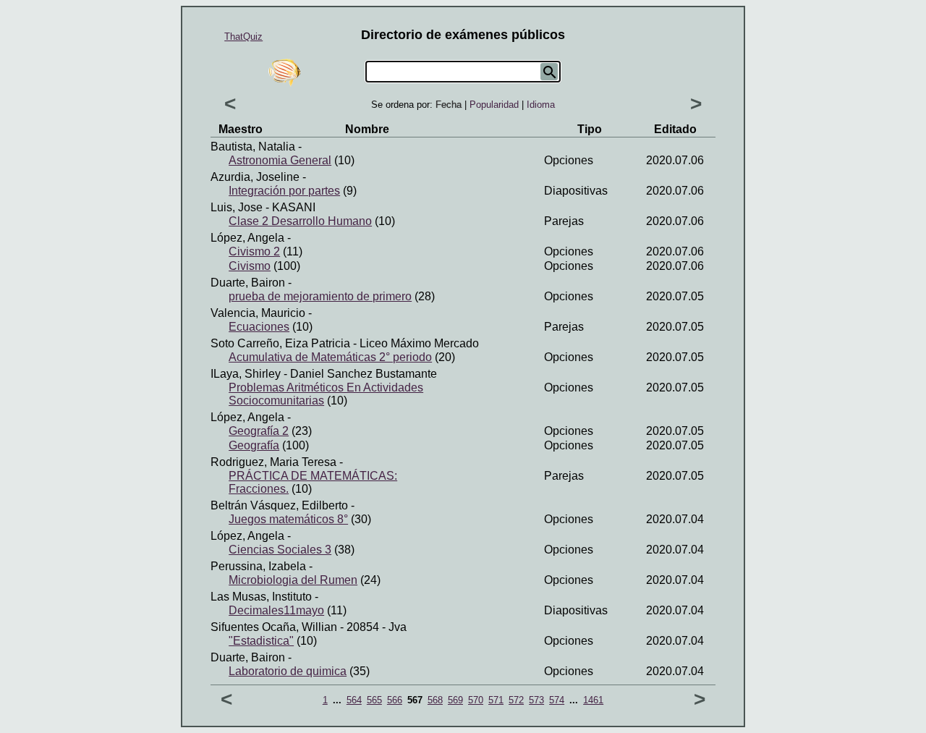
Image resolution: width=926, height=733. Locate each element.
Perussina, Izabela (258, 566)
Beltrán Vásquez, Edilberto (279, 505)
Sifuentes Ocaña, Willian (274, 627)
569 (455, 700)
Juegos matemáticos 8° (288, 519)
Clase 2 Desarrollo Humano (300, 221)
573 (536, 700)
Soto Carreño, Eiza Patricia (280, 343)
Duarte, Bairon (248, 282)
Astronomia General (280, 160)
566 (394, 700)
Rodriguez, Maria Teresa (273, 462)
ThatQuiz (243, 36)
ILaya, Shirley (246, 374)
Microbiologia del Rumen (293, 580)
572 (516, 700)
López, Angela (247, 238)
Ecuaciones (259, 327)
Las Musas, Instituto (261, 596)
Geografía (254, 445)
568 (435, 700)
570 (475, 700)
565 (374, 700)
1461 (593, 700)
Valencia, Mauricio (258, 313)
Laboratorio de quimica (288, 671)
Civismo (250, 266)
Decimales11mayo (276, 610)
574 (556, 700)
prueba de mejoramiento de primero (320, 296)
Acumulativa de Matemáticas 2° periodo (330, 357)
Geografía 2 (259, 431)
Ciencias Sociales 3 (280, 549)
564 (354, 700)
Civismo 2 (254, 251)
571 (496, 700)
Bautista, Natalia (253, 146)
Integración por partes (284, 191)
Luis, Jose (237, 207)
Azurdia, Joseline (255, 177)
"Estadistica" (261, 641)
